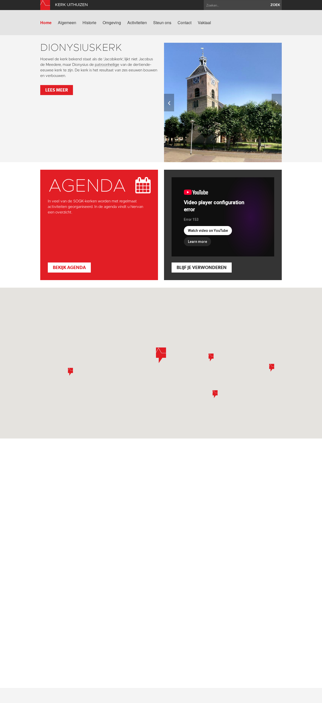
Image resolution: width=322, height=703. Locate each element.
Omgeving (112, 22)
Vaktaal (204, 22)
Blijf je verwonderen (202, 267)
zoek (275, 5)
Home (46, 22)
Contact (184, 22)
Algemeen (67, 22)
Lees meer (56, 90)
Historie (89, 22)
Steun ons (162, 22)
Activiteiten (137, 22)
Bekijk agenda (69, 267)
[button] (271, 368)
